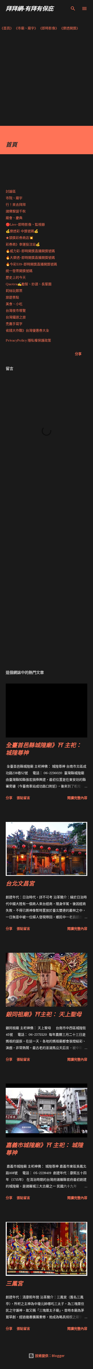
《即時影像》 (49, 28)
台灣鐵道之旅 (16, 317)
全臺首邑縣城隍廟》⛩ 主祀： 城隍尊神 (44, 748)
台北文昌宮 (20, 883)
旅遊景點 (12, 297)
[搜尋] (73, 8)
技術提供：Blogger (49, 1355)
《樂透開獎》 (70, 28)
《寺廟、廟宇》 (26, 28)
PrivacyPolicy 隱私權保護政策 (28, 340)
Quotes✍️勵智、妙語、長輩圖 (29, 284)
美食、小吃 (14, 304)
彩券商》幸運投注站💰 (23, 244)
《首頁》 (6, 28)
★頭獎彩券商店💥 (20, 238)
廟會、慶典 (14, 218)
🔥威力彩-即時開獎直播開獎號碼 (30, 251)
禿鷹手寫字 (14, 324)
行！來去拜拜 (16, 204)
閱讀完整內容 (77, 797)
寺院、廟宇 (14, 198)
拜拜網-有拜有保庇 (29, 8)
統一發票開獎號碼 (19, 271)
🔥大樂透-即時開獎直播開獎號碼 (30, 257)
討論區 (11, 191)
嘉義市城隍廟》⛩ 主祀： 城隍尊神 (44, 1148)
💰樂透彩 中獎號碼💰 (22, 231)
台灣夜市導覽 (16, 310)
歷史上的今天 (16, 277)
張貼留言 (23, 797)
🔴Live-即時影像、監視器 (25, 224)
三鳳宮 (14, 1283)
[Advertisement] (46, 80)
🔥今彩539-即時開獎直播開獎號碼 (31, 264)
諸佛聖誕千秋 (16, 211)
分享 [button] (78, 353)
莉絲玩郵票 (14, 291)
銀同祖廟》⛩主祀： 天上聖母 (44, 1014)
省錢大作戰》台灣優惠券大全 (27, 330)
